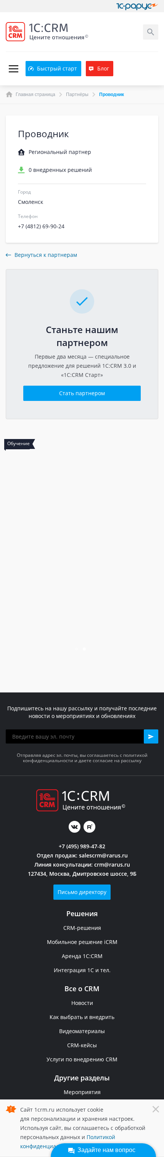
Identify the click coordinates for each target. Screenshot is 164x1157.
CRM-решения (82, 927)
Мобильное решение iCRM (82, 941)
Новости (82, 1002)
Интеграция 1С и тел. (82, 970)
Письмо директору (82, 892)
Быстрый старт (57, 68)
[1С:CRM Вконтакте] (74, 827)
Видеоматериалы (82, 1031)
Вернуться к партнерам (45, 254)
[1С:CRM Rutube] (89, 827)
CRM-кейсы (82, 1045)
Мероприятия (82, 1092)
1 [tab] (77, 649)
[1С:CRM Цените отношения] (47, 32)
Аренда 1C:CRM (82, 956)
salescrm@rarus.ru (103, 855)
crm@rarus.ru (112, 864)
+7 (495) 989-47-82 (82, 846)
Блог (103, 68)
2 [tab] (85, 649)
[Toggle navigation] (13, 69)
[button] (151, 736)
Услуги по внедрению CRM (82, 1059)
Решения (82, 913)
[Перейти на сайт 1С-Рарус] (137, 6)
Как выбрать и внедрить (82, 1017)
